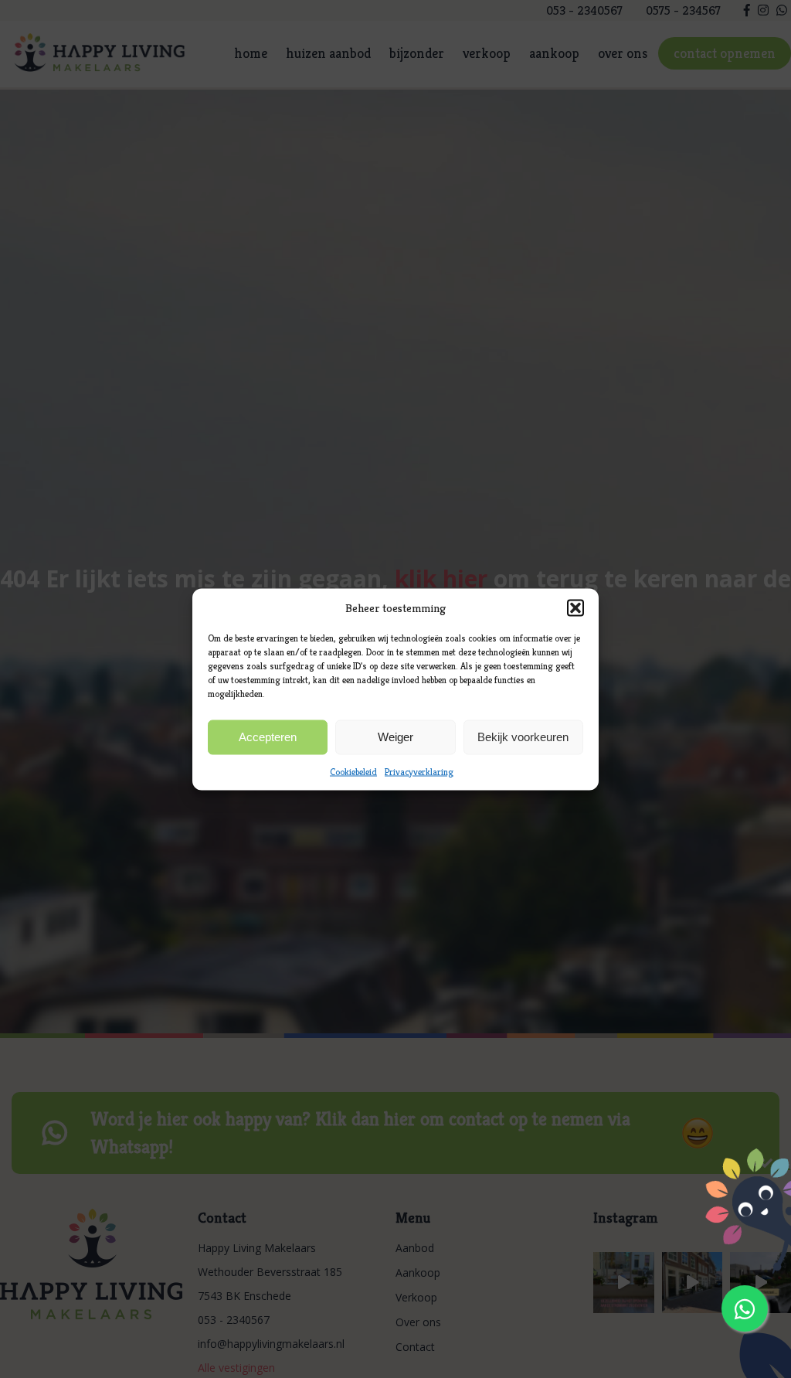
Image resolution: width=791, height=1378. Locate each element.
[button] (575, 607)
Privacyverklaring (419, 771)
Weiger (395, 736)
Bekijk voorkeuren (523, 736)
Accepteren (268, 736)
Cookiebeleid (353, 771)
